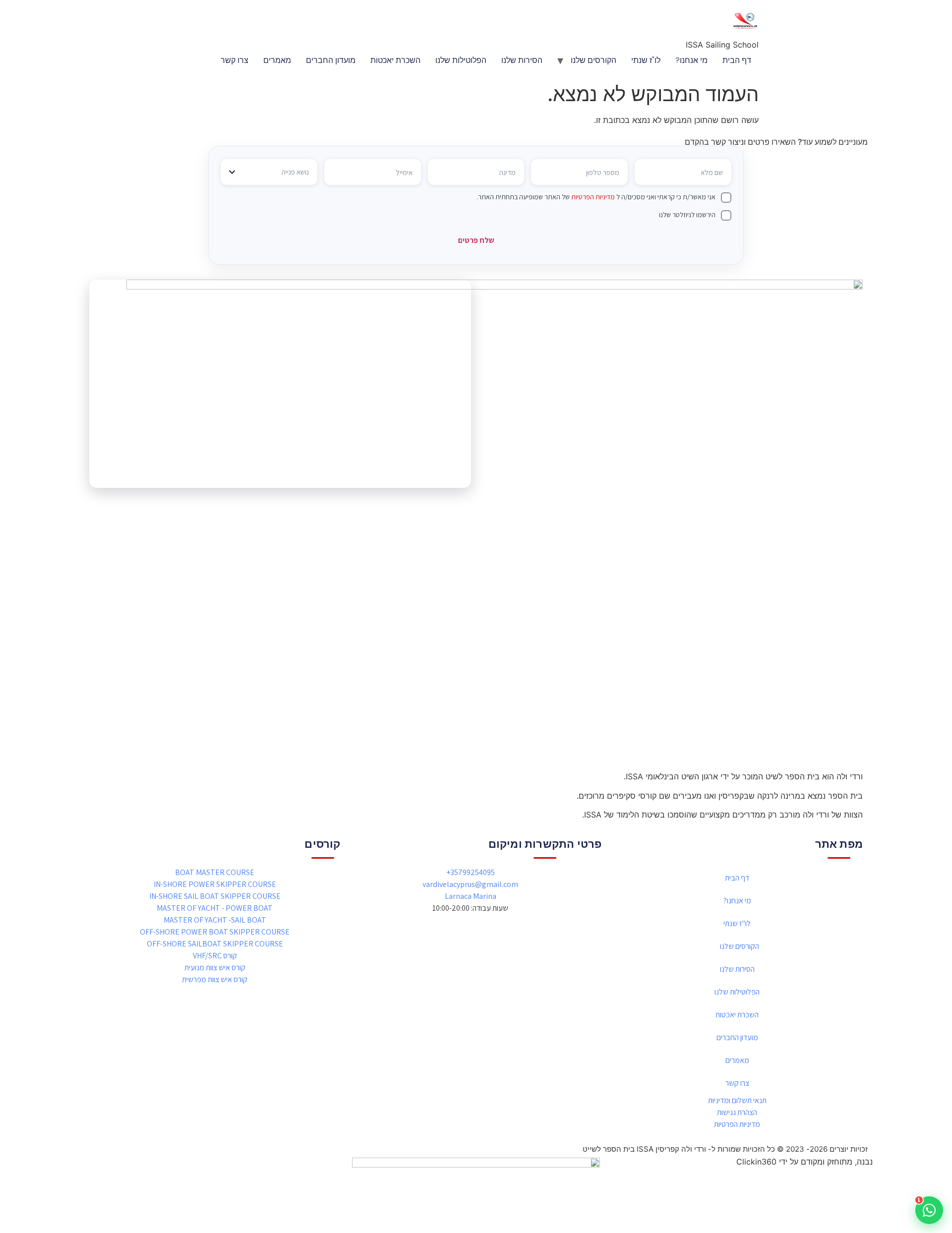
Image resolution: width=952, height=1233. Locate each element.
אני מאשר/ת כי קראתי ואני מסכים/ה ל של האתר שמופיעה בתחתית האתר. (595, 196)
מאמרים (277, 60)
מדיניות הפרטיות (593, 196)
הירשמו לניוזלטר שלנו (687, 214)
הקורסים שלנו (593, 60)
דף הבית (736, 60)
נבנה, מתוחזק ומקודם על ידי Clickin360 (804, 1162)
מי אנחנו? (691, 60)
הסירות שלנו (521, 60)
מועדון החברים (331, 60)
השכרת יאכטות (395, 60)
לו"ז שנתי (645, 60)
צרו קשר (234, 60)
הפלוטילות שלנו (460, 60)
